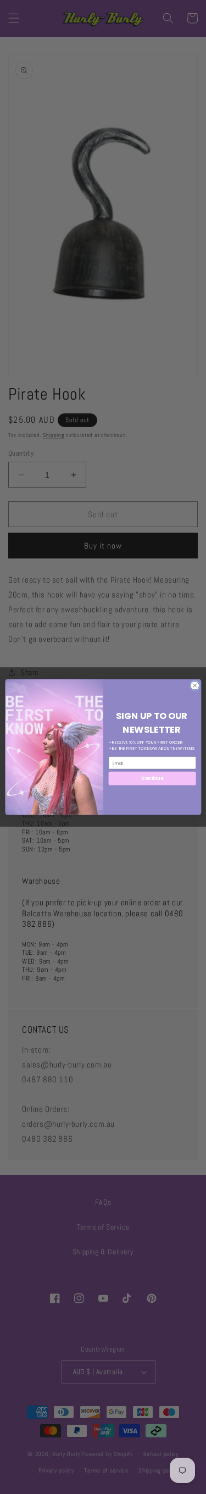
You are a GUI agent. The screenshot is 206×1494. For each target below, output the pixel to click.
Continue (152, 778)
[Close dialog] (194, 685)
